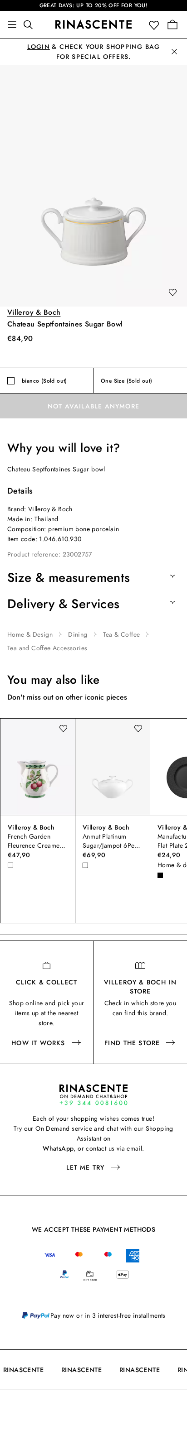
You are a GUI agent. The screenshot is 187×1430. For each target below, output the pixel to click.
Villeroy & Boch (33, 312)
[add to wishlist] (172, 293)
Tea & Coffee (121, 634)
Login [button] (38, 46)
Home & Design (30, 634)
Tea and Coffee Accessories (47, 648)
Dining (77, 634)
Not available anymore (93, 406)
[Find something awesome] (31, 24)
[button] (156, 24)
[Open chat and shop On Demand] (93, 1094)
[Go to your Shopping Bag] (172, 24)
